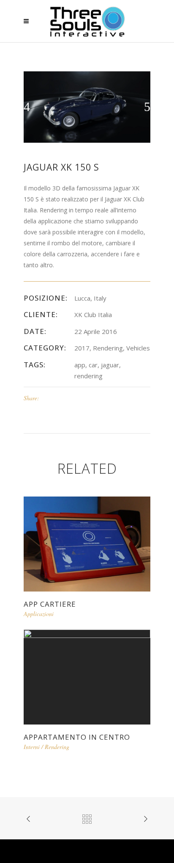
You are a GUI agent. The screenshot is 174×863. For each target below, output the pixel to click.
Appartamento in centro (77, 737)
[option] (87, 107)
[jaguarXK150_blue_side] (87, 106)
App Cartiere (50, 604)
